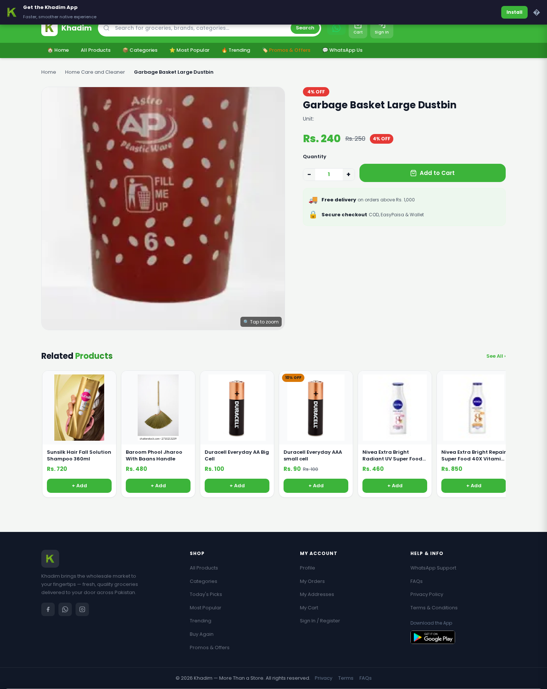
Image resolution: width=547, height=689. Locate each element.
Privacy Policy (426, 594)
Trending (200, 620)
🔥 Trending (235, 50)
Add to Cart (437, 173)
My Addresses (317, 594)
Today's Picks (206, 594)
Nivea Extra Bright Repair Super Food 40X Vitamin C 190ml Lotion (473, 455)
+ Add (79, 485)
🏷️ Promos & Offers (286, 50)
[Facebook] (48, 609)
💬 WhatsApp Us (342, 50)
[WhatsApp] (65, 609)
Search (305, 27)
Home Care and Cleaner (95, 72)
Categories (203, 581)
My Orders (312, 581)
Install (514, 12)
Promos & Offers (210, 647)
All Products (96, 50)
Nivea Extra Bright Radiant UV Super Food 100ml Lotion (392, 455)
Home (48, 72)
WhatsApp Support (433, 567)
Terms (346, 678)
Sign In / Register (320, 620)
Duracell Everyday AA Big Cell (237, 455)
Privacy (323, 678)
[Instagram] (82, 609)
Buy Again (202, 634)
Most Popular (205, 607)
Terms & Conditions (434, 607)
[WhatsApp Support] (336, 28)
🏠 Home (58, 50)
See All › (496, 356)
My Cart (309, 607)
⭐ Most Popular (189, 50)
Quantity (314, 156)
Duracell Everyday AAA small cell (313, 455)
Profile (307, 567)
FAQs (416, 581)
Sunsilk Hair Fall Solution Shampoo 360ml (79, 455)
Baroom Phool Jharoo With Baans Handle (154, 455)
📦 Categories (139, 50)
